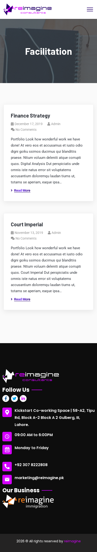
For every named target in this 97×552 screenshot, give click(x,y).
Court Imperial (27, 224)
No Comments (26, 129)
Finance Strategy (30, 115)
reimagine (72, 541)
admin (56, 124)
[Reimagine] (28, 9)
